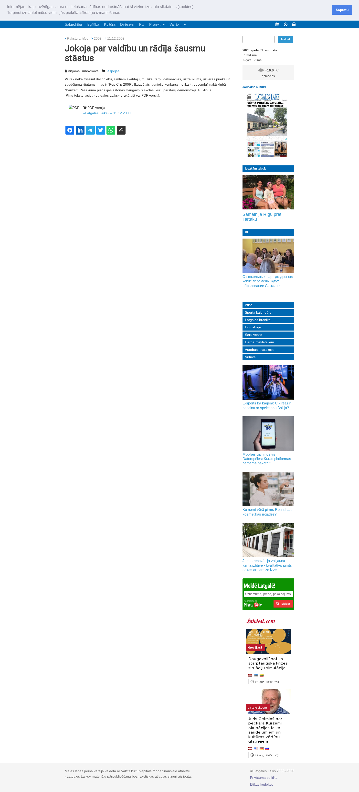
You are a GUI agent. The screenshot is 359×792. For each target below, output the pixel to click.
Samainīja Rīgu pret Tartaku (262, 217)
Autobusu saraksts (259, 350)
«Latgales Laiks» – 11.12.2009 (107, 113)
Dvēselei (127, 24)
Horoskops (253, 327)
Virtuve (250, 357)
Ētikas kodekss (261, 784)
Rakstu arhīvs (77, 38)
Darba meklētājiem (259, 342)
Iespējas (112, 71)
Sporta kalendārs (258, 312)
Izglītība (93, 24)
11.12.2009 (116, 38)
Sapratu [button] (342, 10)
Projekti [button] (155, 24)
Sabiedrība (73, 24)
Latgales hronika (258, 320)
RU (141, 24)
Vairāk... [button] (176, 24)
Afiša (249, 305)
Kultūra (109, 24)
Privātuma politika (263, 778)
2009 (98, 38)
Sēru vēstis (253, 335)
